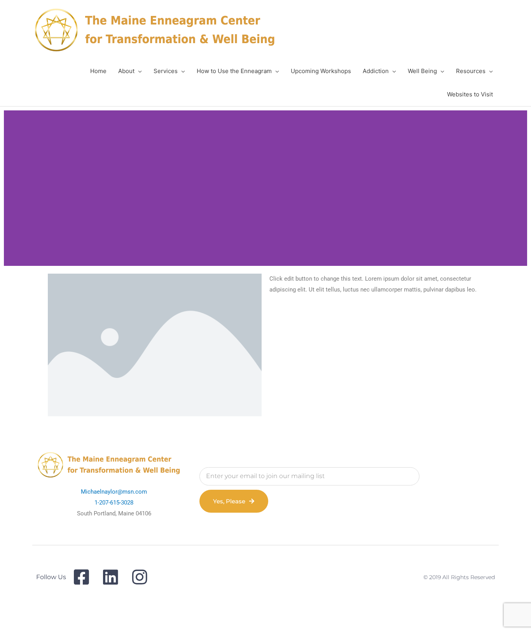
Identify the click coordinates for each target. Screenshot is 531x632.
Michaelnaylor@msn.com (114, 491)
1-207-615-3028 (113, 502)
